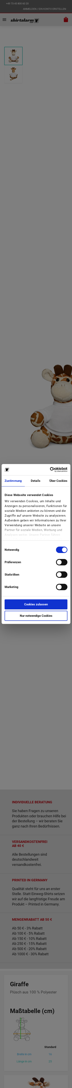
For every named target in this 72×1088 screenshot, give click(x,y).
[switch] (61, 562)
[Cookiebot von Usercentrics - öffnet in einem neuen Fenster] (50, 469)
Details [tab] (35, 481)
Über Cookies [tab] (58, 481)
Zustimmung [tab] (13, 481)
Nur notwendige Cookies (36, 616)
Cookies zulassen (36, 604)
